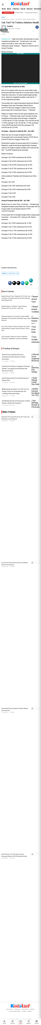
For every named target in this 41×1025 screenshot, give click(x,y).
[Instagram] (20, 1016)
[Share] (37, 27)
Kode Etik (31, 1009)
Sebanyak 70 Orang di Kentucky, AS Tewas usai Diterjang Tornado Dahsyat (15, 418)
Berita (4, 9)
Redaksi (10, 26)
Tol (17, 273)
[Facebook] (11, 1016)
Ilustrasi (3, 34)
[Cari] (37, 4)
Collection (15, 9)
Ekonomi (30, 9)
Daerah (23, 9)
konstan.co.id (5, 19)
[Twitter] (15, 1016)
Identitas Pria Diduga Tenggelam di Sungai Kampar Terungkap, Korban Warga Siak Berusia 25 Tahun (16, 368)
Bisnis (9, 9)
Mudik (4, 273)
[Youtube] (25, 1016)
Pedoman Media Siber (15, 1011)
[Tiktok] (30, 1016)
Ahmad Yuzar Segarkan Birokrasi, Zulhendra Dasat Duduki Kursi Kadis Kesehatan (13, 357)
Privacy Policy (9, 1009)
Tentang (24, 1011)
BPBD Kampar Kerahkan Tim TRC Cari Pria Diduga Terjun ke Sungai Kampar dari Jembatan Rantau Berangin (15, 391)
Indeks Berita (24, 1009)
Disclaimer (17, 1009)
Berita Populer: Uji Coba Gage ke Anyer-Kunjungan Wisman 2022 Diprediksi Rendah (14, 855)
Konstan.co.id (5, 39)
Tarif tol (11, 273)
